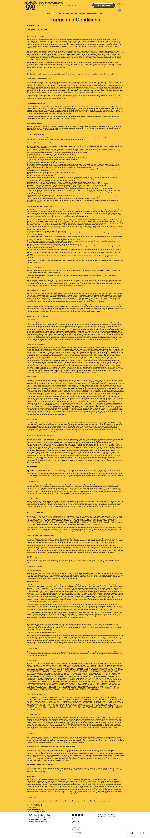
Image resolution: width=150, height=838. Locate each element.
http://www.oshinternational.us (97, 41)
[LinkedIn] (76, 815)
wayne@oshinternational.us (36, 811)
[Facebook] (73, 815)
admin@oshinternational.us (38, 821)
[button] (119, 9)
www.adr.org (74, 591)
